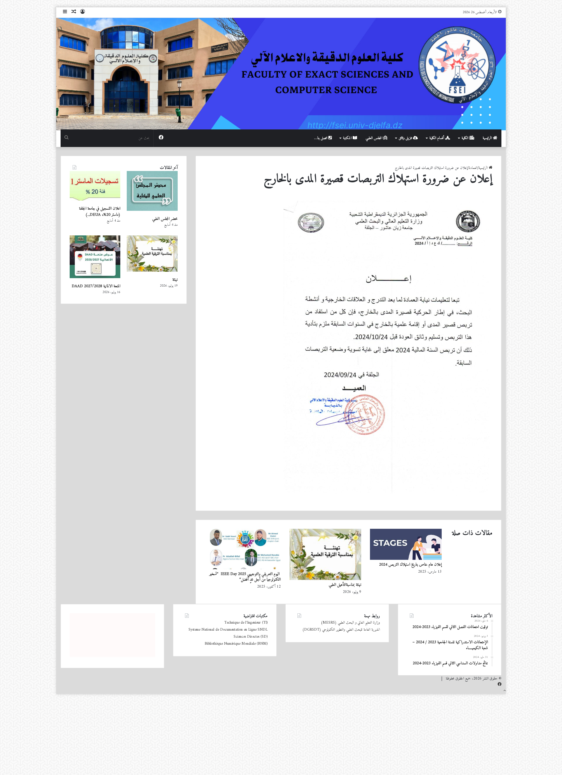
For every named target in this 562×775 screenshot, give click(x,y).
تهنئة (175, 279)
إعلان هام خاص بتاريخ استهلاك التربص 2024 (410, 564)
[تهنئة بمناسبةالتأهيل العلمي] (325, 579)
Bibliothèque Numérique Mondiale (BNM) (236, 643)
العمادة (473, 168)
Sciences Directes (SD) (251, 636)
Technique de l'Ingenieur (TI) (246, 622)
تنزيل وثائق (406, 138)
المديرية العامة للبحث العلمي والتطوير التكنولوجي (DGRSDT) (341, 629)
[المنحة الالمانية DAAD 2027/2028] (95, 277)
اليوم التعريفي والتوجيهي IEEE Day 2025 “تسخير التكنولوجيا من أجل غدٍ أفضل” (245, 576)
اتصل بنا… (321, 138)
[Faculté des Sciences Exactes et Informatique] (281, 73)
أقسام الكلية (437, 138)
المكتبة (348, 138)
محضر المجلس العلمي (165, 219)
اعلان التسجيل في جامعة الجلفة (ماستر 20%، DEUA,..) (99, 211)
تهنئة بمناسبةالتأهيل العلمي (345, 584)
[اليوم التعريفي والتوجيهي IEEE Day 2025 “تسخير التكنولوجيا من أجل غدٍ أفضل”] (245, 568)
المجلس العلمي (374, 138)
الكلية (466, 138)
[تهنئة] (152, 270)
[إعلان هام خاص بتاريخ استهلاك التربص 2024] (406, 558)
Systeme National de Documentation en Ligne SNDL (228, 629)
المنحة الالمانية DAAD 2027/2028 (96, 286)
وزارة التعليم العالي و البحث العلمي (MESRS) (350, 622)
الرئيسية (488, 138)
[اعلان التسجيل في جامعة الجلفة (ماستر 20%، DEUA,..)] (95, 199)
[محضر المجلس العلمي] (152, 209)
